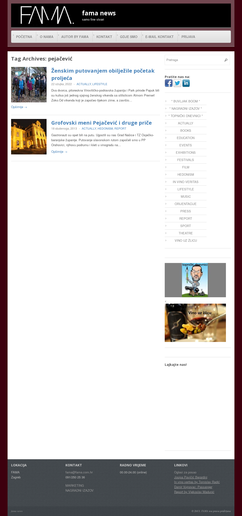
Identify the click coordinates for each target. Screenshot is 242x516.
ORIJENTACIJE (186, 203)
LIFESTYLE (99, 84)
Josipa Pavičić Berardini (190, 477)
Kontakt (104, 36)
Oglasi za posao (185, 472)
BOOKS (185, 130)
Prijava (188, 36)
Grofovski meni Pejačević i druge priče (101, 122)
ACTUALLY (84, 84)
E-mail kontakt (159, 36)
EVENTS (185, 145)
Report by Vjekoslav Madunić (194, 492)
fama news (16, 511)
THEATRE (186, 233)
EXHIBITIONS (186, 152)
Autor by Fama (75, 36)
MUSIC (186, 196)
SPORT (185, 225)
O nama (46, 36)
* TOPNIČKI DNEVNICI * (186, 116)
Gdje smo (129, 36)
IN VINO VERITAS (186, 181)
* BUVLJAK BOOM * (185, 101)
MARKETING (74, 485)
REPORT (120, 128)
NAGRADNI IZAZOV (79, 490)
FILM (185, 167)
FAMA (204, 511)
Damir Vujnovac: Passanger (193, 487)
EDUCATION (185, 138)
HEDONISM (105, 128)
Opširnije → (19, 107)
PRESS (185, 211)
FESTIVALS (185, 159)
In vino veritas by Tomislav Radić (197, 482)
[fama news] (46, 15)
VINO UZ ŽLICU (186, 240)
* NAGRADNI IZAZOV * (185, 108)
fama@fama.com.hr (79, 472)
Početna (24, 36)
